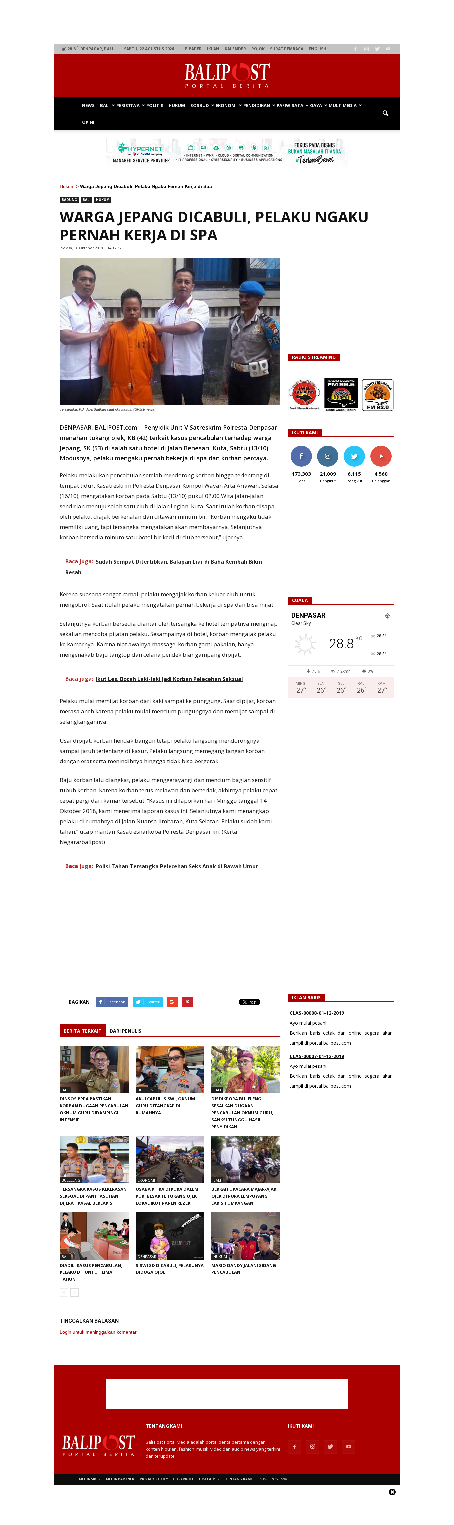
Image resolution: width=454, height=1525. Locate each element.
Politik (154, 105)
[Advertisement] (227, 22)
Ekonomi (226, 105)
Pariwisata (290, 105)
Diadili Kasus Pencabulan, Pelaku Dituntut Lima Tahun (91, 1272)
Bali (105, 105)
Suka (301, 448)
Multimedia (343, 105)
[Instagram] (366, 49)
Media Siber (90, 1479)
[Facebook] (355, 49)
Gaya (316, 105)
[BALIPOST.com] (227, 76)
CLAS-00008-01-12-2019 (317, 1013)
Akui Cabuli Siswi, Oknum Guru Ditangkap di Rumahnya (165, 1106)
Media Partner (120, 1479)
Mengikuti (328, 448)
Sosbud (199, 105)
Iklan (213, 48)
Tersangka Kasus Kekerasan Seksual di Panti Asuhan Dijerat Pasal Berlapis (93, 1196)
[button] (385, 114)
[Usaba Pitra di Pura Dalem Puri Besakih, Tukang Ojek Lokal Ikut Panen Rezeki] (170, 1159)
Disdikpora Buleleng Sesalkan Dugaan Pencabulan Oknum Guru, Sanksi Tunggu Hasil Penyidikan (242, 1113)
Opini (88, 122)
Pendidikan (256, 105)
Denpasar (147, 1256)
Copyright (183, 1479)
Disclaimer (209, 1479)
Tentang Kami (238, 1479)
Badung (69, 199)
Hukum (177, 105)
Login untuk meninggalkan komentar (98, 1332)
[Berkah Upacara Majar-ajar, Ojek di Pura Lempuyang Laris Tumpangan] (245, 1159)
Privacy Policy (154, 1479)
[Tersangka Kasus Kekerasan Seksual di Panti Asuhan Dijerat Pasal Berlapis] (94, 1159)
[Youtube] (388, 49)
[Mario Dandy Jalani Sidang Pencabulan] (245, 1236)
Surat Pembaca (286, 48)
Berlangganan (383, 448)
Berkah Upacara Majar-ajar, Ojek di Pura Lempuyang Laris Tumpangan (244, 1196)
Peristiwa (128, 105)
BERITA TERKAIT (83, 1031)
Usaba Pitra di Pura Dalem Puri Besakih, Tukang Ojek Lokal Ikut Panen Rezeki (167, 1196)
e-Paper (193, 48)
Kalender (235, 48)
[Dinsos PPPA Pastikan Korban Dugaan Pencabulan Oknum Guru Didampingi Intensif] (94, 1069)
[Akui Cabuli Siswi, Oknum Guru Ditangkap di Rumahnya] (170, 1069)
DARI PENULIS (125, 1031)
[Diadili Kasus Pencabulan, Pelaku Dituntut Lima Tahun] (94, 1236)
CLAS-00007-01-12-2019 (317, 1056)
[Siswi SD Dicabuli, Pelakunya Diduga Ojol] (170, 1236)
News (88, 105)
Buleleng (147, 1089)
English (317, 48)
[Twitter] (377, 49)
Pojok (258, 48)
